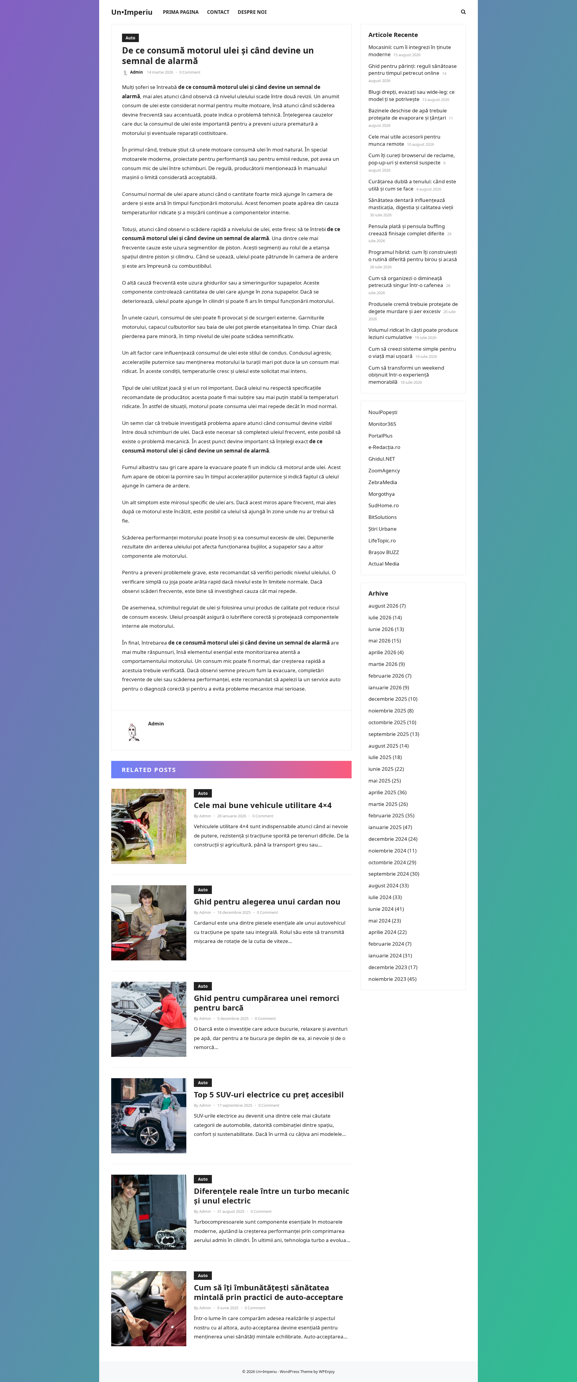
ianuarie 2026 (385, 687)
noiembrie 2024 (387, 850)
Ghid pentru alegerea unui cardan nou (267, 901)
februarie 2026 (386, 675)
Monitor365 (382, 423)
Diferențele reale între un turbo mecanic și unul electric (271, 1196)
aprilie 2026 (382, 652)
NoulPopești (382, 412)
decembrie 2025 (387, 698)
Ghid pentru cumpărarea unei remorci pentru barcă (266, 1003)
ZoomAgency (384, 470)
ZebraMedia (382, 482)
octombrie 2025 (387, 722)
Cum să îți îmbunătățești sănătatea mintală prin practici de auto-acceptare (268, 1292)
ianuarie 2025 (385, 827)
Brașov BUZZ (383, 552)
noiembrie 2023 (387, 978)
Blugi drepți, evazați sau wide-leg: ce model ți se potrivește (411, 95)
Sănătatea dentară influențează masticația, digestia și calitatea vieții (410, 204)
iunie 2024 (381, 908)
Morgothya (381, 493)
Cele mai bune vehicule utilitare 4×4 (263, 805)
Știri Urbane (382, 528)
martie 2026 (383, 663)
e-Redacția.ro (384, 447)
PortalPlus (380, 435)
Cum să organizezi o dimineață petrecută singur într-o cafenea (405, 282)
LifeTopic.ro (382, 540)
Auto (130, 38)
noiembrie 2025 (387, 710)
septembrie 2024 (388, 873)
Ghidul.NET (381, 458)
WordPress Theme (296, 1371)
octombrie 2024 (387, 862)
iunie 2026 (381, 629)
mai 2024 (379, 920)
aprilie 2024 (382, 932)
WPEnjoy (327, 1371)
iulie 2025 (380, 757)
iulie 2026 (380, 617)
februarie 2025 (386, 815)
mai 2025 (379, 780)
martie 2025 (383, 804)
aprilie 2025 (382, 792)
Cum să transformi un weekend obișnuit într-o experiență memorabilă (406, 375)
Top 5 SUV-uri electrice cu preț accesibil (269, 1094)
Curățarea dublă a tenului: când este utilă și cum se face (412, 185)
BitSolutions (382, 517)
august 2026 (383, 605)
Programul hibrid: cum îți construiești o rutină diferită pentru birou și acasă (412, 256)
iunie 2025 (381, 768)
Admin (136, 72)
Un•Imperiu (132, 12)
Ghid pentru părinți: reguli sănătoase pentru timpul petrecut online (412, 70)
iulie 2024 (380, 897)
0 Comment (189, 72)
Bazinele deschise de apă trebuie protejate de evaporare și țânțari (407, 114)
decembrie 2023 (387, 967)
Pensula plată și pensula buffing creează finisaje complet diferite (406, 230)
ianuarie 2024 (385, 955)
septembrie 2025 (388, 734)
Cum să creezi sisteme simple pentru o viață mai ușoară (412, 352)
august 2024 (383, 885)
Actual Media (383, 563)
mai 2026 (379, 640)
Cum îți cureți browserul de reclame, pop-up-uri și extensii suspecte (411, 159)
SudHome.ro (383, 505)
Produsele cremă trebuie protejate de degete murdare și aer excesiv (413, 308)
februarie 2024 (386, 943)
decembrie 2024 (387, 838)
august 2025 (383, 745)
